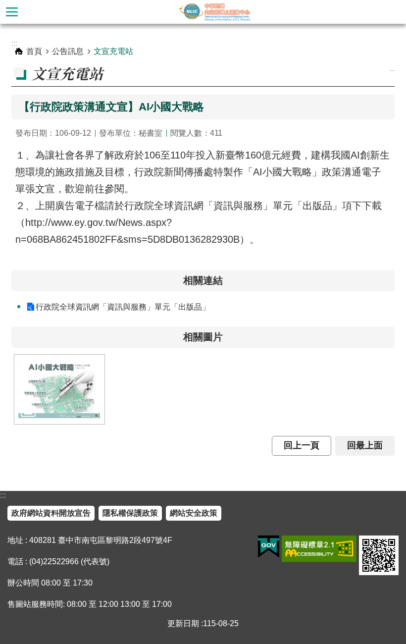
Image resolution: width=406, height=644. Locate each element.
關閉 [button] (12, 12)
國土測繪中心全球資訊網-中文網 (215, 12)
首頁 (34, 51)
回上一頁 (301, 445)
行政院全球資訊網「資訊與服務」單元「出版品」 (123, 307)
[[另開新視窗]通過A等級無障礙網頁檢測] (319, 549)
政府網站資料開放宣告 (51, 513)
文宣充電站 (113, 51)
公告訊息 (68, 51)
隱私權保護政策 (130, 513)
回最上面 (365, 445)
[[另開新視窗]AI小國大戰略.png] (59, 389)
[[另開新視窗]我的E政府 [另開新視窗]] (268, 547)
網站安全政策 (193, 513)
